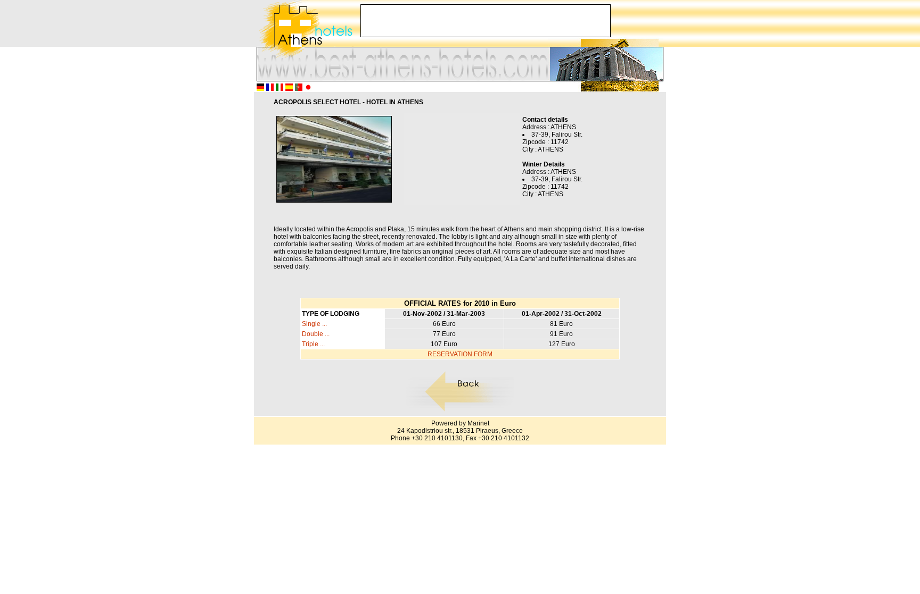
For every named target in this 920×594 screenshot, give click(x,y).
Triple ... (313, 344)
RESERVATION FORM (460, 354)
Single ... (314, 324)
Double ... (316, 334)
